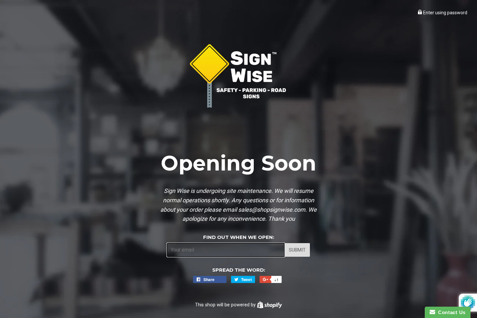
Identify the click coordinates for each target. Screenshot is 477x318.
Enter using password (444, 12)
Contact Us (450, 312)
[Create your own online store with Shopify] (269, 304)
